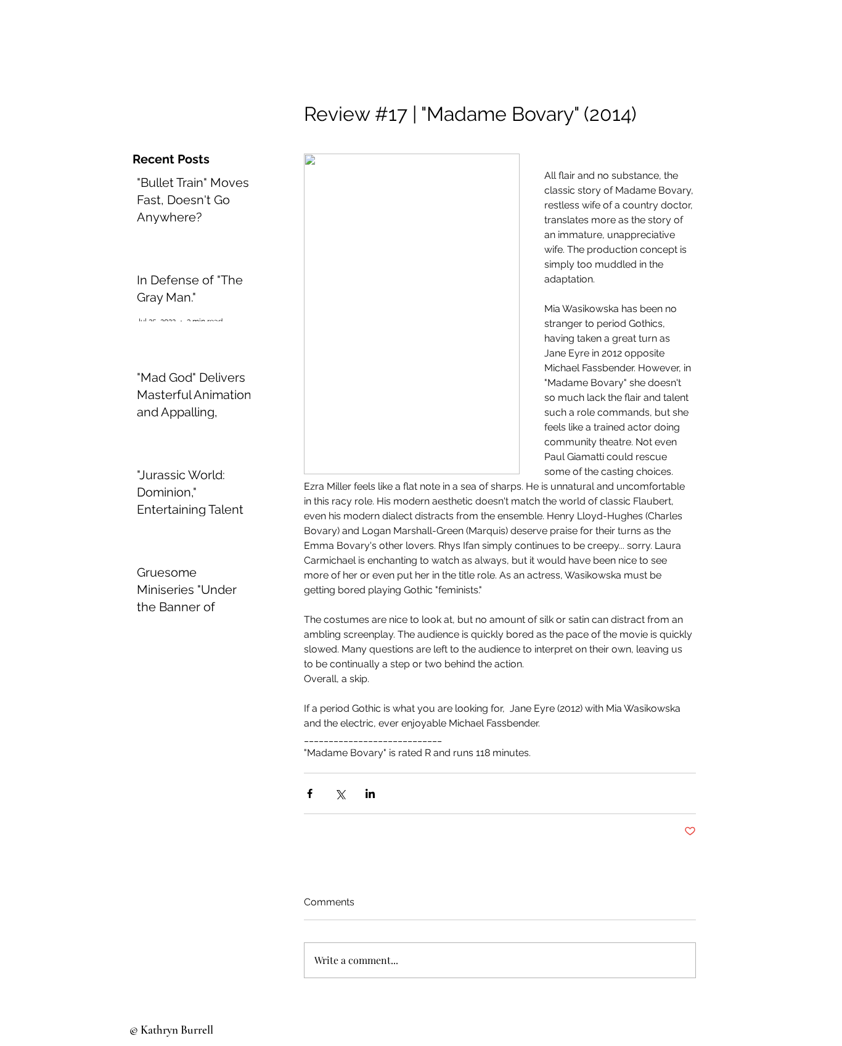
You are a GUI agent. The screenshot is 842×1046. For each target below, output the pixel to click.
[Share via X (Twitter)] (340, 793)
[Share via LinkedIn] (370, 793)
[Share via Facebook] (310, 793)
